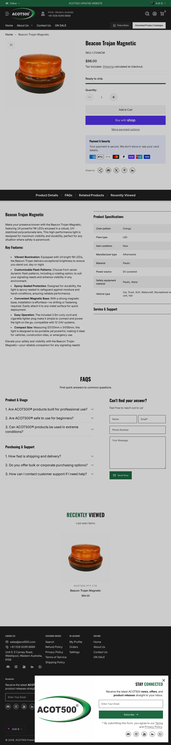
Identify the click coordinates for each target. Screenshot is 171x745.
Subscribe (129, 714)
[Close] (164, 680)
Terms (159, 723)
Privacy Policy (153, 726)
